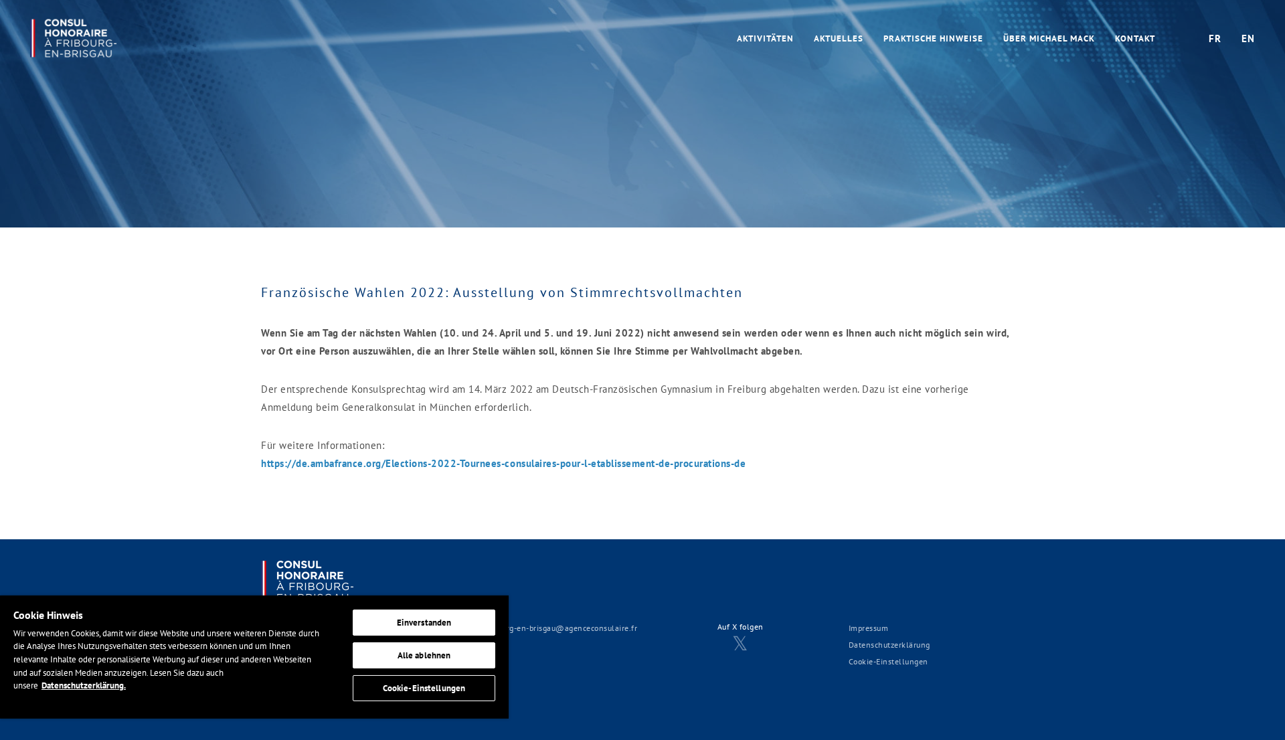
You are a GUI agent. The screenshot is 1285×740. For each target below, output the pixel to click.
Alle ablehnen (424, 655)
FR (1215, 38)
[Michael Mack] (73, 35)
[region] (254, 657)
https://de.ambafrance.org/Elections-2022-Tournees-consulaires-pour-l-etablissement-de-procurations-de (503, 463)
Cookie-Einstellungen (888, 661)
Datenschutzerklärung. (83, 685)
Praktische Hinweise (933, 38)
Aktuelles (838, 38)
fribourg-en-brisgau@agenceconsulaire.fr (561, 628)
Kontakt (1135, 38)
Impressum (869, 628)
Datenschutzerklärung (889, 645)
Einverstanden (424, 622)
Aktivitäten (765, 38)
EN (1248, 38)
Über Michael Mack (1049, 38)
